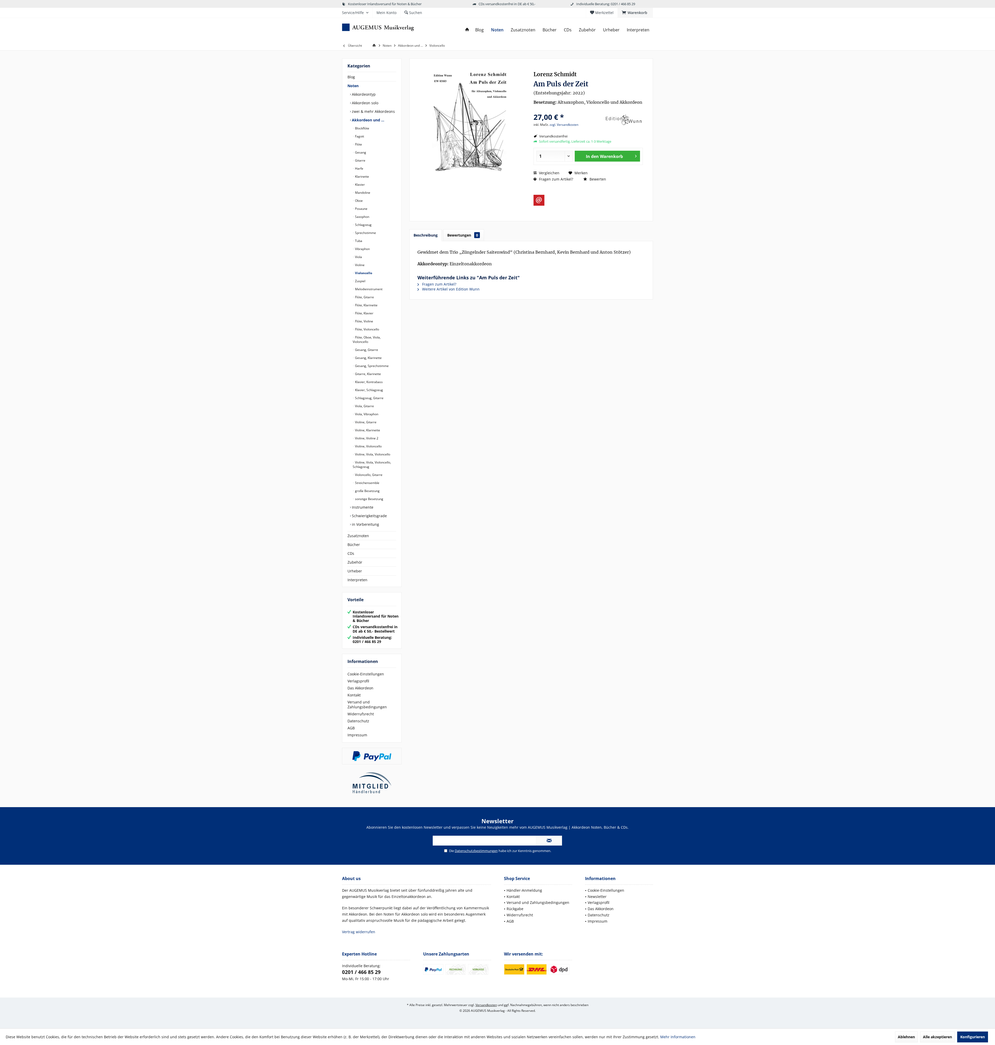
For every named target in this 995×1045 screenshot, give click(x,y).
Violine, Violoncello (368, 446)
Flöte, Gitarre (364, 297)
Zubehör (354, 562)
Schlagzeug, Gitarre (368, 398)
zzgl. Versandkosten (564, 124)
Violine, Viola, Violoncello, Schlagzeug (372, 464)
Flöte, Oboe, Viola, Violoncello (367, 339)
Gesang (360, 152)
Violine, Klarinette (367, 430)
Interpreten (357, 579)
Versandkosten (486, 1005)
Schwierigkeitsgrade (369, 515)
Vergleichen (548, 172)
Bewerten (597, 179)
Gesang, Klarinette (368, 358)
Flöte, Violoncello (366, 329)
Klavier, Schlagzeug (368, 390)
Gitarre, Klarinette (367, 374)
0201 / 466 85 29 (361, 972)
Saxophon (361, 216)
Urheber (354, 571)
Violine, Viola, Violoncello (372, 454)
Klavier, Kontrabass (368, 382)
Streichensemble (366, 483)
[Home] (467, 30)
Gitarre (359, 160)
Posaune (360, 208)
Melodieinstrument (368, 289)
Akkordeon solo (364, 102)
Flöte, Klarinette (366, 305)
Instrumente (362, 507)
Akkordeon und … (367, 119)
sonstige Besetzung (368, 499)
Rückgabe (515, 908)
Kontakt (354, 695)
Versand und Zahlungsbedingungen (367, 704)
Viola (358, 257)
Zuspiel (359, 281)
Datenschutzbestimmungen (476, 850)
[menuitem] (635, 13)
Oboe (358, 200)
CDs (350, 553)
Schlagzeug (363, 225)
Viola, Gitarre (364, 406)
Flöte (358, 144)
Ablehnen (906, 1036)
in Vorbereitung (365, 524)
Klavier (359, 184)
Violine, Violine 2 (366, 438)
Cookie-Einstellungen (365, 674)
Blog (351, 76)
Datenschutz (358, 720)
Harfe (358, 168)
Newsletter (597, 896)
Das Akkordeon (360, 688)
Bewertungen (462, 235)
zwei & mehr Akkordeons (373, 111)
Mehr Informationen (677, 1036)
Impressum (357, 734)
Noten (353, 85)
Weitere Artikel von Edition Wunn (450, 289)
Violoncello (363, 273)
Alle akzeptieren (937, 1036)
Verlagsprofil (358, 681)
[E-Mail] (539, 200)
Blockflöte (361, 128)
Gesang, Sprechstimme (371, 366)
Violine (359, 265)
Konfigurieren (972, 1036)
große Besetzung (367, 491)
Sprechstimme (365, 233)
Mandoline (362, 192)
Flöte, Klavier (363, 313)
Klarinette (361, 176)
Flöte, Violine (363, 321)
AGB (351, 727)
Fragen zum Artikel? (555, 179)
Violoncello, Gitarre (368, 475)
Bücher (353, 544)
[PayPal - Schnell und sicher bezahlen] (371, 756)
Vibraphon (362, 249)
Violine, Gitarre (365, 422)
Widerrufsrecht (360, 713)
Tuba (358, 241)
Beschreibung (426, 235)
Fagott (359, 136)
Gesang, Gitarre (366, 350)
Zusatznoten (358, 535)
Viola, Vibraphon (366, 414)
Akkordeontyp (363, 94)
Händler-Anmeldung (524, 890)
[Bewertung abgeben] (568, 110)
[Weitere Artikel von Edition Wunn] (623, 120)
